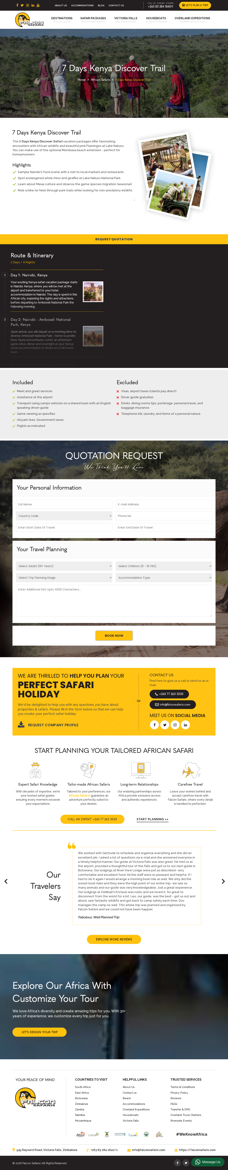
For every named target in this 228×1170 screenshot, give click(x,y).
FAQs (173, 1104)
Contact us (130, 1092)
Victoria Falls (125, 18)
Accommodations (82, 5)
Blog (101, 5)
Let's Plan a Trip (196, 5)
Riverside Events (181, 1120)
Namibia (80, 1115)
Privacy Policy (179, 1092)
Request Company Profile (53, 725)
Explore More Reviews (114, 939)
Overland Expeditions (192, 18)
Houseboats (156, 18)
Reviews (175, 1098)
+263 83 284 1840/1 (160, 6)
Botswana (81, 1098)
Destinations (61, 18)
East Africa (82, 1092)
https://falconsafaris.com (197, 1150)
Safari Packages (93, 18)
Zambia (79, 1109)
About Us (61, 5)
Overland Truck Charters (185, 1115)
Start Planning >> (153, 819)
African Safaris (100, 79)
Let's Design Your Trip (40, 1032)
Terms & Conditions (182, 1087)
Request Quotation (114, 239)
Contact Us (116, 5)
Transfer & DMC (180, 1109)
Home (82, 79)
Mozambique (83, 1120)
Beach (127, 1098)
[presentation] (5, 881)
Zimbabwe (81, 1104)
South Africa (82, 1087)
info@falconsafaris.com (175, 704)
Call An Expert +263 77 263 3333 (92, 819)
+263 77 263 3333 (171, 694)
